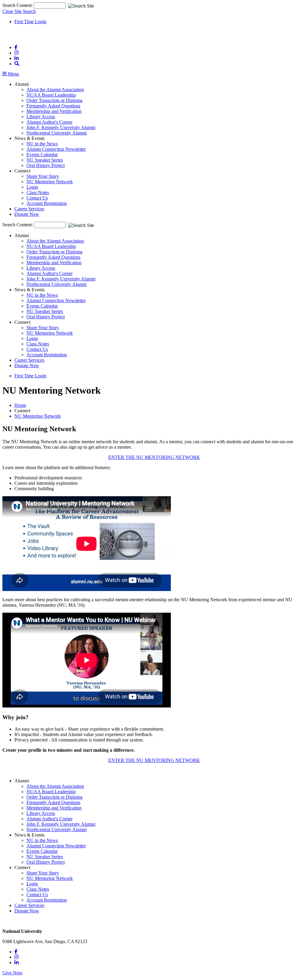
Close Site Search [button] (19, 11)
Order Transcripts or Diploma (54, 100)
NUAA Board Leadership (51, 94)
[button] (16, 63)
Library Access (40, 116)
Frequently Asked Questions (53, 105)
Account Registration (46, 203)
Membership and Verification (54, 111)
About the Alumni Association (55, 89)
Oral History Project (45, 165)
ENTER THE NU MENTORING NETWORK (154, 457)
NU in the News (42, 143)
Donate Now (26, 214)
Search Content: (18, 5)
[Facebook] (15, 47)
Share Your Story (42, 176)
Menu (13, 73)
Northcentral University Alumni (56, 132)
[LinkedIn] (16, 58)
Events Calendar (42, 154)
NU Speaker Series (44, 159)
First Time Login (30, 21)
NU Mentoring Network (49, 181)
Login (32, 187)
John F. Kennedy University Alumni (60, 127)
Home (20, 405)
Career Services (29, 208)
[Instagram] (16, 52)
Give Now (12, 972)
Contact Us (37, 197)
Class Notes (37, 192)
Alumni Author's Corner (49, 122)
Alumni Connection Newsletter (56, 149)
